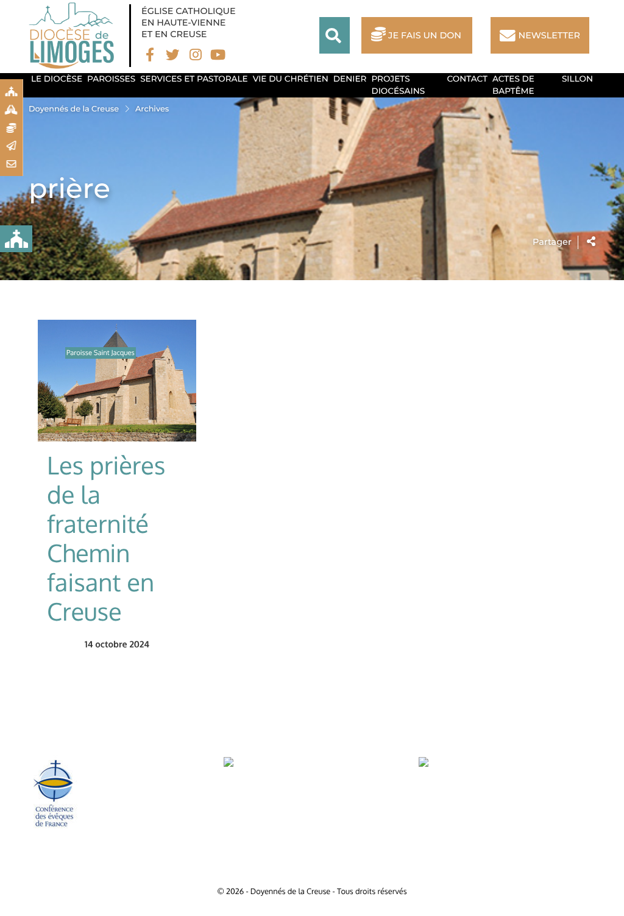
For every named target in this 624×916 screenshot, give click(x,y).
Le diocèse (56, 79)
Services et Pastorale (194, 79)
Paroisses (111, 79)
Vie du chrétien (290, 79)
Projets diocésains (398, 85)
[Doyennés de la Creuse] (74, 35)
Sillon (577, 79)
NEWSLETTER (549, 35)
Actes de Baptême (513, 85)
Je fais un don (424, 35)
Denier (350, 79)
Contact (467, 79)
